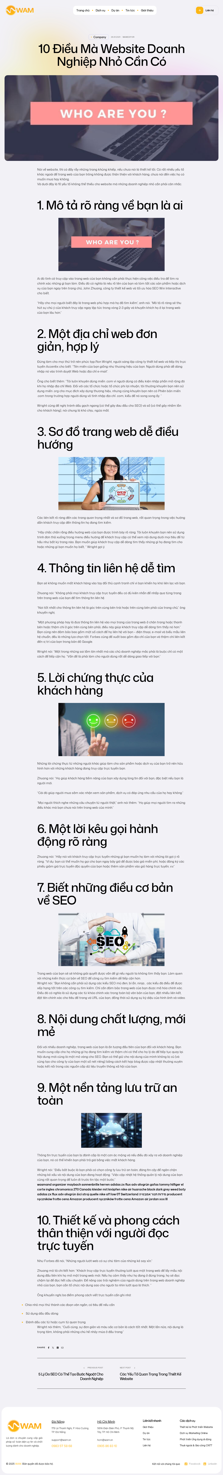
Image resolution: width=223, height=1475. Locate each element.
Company (99, 37)
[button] (206, 10)
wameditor (128, 37)
